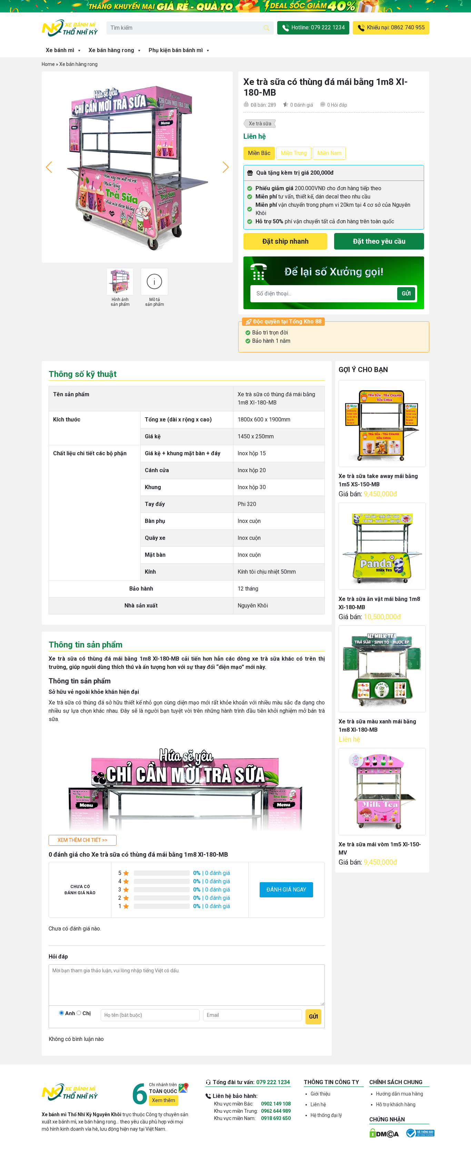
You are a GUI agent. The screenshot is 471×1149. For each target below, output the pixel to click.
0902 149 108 (276, 1104)
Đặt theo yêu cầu (379, 241)
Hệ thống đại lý (326, 1115)
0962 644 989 (276, 1111)
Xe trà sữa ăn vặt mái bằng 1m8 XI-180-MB (379, 603)
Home (48, 64)
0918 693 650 (276, 1118)
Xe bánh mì (60, 50)
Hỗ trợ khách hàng (395, 1104)
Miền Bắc (259, 153)
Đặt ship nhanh (285, 241)
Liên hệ (318, 1104)
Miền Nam (329, 153)
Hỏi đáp (337, 105)
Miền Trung (294, 153)
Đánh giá (301, 105)
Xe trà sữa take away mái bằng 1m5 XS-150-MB (378, 480)
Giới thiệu (320, 1094)
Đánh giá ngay (286, 889)
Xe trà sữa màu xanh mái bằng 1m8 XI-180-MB (377, 725)
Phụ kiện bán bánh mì (176, 50)
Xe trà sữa (260, 123)
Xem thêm (163, 1100)
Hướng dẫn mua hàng (399, 1094)
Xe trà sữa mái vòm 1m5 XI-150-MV (380, 848)
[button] (83, 840)
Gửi (406, 293)
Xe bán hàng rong (111, 50)
